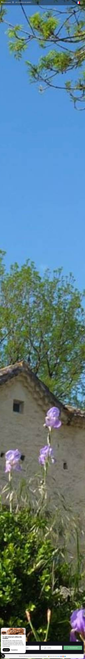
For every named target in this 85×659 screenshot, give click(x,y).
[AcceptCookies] (3, 656)
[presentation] (3, 329)
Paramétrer (14, 650)
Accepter (6, 650)
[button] (22, 2)
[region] (13, 640)
